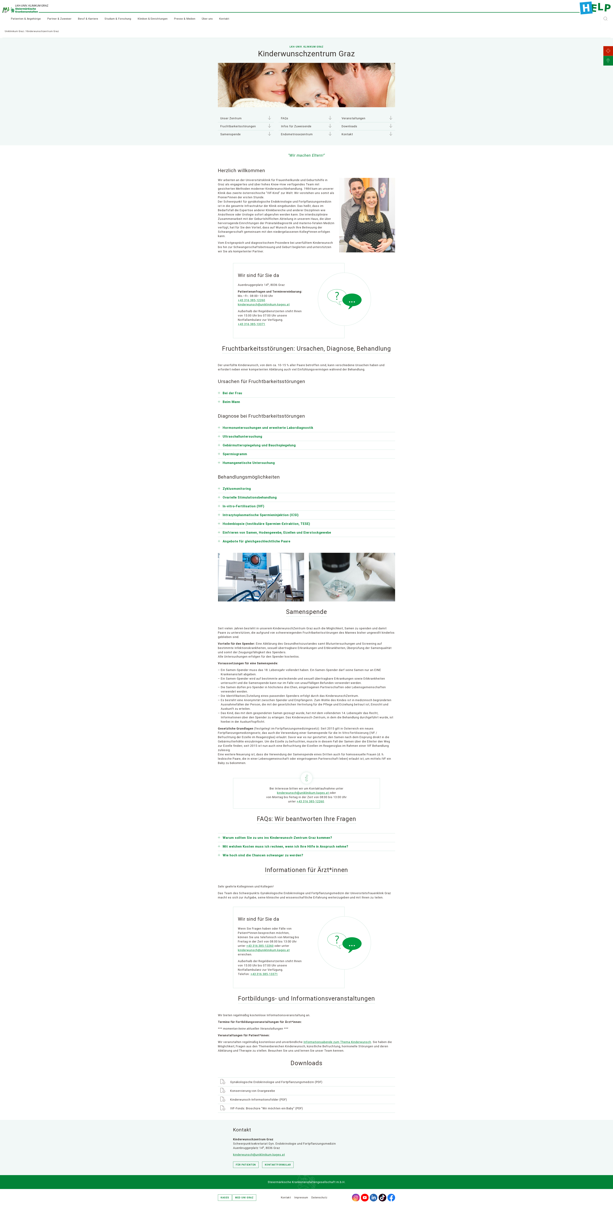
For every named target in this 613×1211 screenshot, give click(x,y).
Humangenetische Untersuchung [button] (249, 463)
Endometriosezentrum (297, 134)
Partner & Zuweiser (59, 18)
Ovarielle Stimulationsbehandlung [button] (250, 497)
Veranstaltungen (353, 118)
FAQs (284, 118)
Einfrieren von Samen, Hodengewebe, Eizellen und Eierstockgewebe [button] (277, 532)
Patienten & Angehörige (26, 18)
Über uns (207, 18)
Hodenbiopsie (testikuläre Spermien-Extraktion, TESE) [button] (266, 524)
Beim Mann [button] (231, 402)
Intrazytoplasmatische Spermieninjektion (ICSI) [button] (261, 515)
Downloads (349, 126)
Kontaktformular (278, 1164)
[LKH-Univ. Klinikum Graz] (595, 8)
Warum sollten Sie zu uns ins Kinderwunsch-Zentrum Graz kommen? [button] (277, 838)
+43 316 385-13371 (264, 974)
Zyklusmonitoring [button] (237, 489)
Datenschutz (319, 1197)
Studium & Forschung (118, 18)
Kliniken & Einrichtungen (153, 18)
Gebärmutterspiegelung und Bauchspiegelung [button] (259, 445)
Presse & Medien (184, 18)
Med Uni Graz (244, 1197)
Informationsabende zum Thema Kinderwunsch (337, 1042)
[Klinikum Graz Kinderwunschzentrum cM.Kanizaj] (261, 577)
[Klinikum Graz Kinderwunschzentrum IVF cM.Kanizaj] (352, 577)
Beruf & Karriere (88, 18)
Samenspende (230, 134)
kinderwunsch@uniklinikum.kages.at (303, 792)
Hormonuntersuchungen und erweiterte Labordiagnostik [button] (268, 428)
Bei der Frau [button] (232, 393)
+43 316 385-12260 (310, 801)
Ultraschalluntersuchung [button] (242, 436)
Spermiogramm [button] (235, 454)
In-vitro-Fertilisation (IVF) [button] (243, 506)
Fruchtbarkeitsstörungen (238, 126)
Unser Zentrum (231, 118)
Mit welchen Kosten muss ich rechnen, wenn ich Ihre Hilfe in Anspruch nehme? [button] (285, 846)
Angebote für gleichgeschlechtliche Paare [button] (256, 541)
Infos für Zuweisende (296, 126)
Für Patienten (246, 1164)
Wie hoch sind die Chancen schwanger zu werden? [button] (263, 855)
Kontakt (224, 18)
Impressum (301, 1197)
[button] (605, 19)
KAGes (225, 1197)
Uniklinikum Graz (14, 31)
